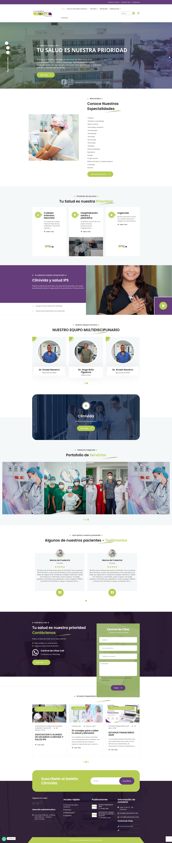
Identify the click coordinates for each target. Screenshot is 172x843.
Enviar (116, 688)
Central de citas (125, 2)
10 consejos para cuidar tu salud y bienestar (85, 732)
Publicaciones (114, 9)
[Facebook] (8, 52)
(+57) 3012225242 (126, 826)
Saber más (44, 75)
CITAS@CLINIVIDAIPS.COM (129, 817)
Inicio (63, 9)
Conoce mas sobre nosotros (77, 9)
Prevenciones (78, 708)
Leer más (40, 745)
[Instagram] (8, 48)
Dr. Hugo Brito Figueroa (86, 371)
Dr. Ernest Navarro (49, 369)
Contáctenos (136, 2)
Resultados (104, 9)
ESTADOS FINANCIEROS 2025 (121, 708)
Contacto (64, 18)
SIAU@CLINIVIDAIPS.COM (129, 813)
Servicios (93, 9)
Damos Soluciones (95, 840)
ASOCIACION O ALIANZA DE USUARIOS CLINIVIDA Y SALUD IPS (49, 709)
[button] (85, 383)
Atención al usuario (113, 2)
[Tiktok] (6, 43)
